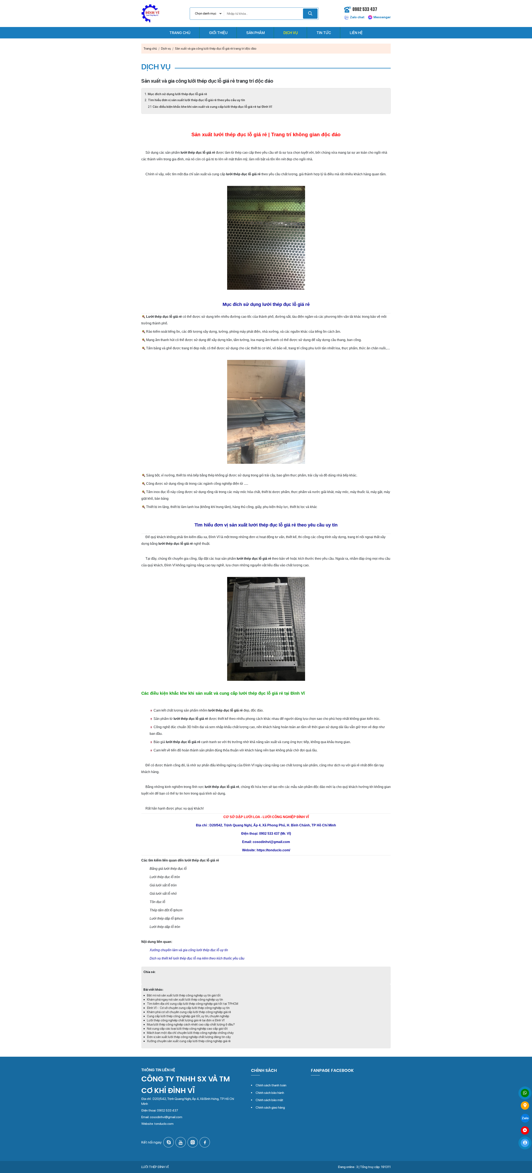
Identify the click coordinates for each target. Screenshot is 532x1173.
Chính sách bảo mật (269, 1100)
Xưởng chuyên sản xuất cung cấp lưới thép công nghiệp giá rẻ (188, 1041)
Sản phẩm (255, 33)
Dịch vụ (290, 33)
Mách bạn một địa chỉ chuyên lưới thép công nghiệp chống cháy (190, 1033)
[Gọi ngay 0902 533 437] (525, 1093)
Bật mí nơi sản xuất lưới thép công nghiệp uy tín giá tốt (184, 995)
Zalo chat (357, 17)
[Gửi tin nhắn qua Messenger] (525, 1130)
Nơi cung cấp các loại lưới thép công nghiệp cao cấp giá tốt (187, 1029)
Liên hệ (356, 33)
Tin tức (323, 33)
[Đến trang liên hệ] (525, 1105)
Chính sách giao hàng (270, 1107)
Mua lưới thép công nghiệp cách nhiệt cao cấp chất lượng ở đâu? (191, 1024)
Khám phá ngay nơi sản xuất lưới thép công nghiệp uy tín (185, 999)
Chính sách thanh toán (271, 1085)
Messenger (382, 17)
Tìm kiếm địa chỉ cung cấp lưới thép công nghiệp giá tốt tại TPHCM (192, 1004)
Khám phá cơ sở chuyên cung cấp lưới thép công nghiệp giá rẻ (189, 1012)
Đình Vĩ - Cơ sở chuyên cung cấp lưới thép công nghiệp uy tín (188, 1008)
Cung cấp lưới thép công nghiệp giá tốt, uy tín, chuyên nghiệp (188, 1016)
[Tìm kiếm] (310, 14)
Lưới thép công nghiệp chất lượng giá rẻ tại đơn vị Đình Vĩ (185, 1020)
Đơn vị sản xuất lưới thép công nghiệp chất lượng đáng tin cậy (189, 1037)
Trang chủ (179, 33)
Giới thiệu (218, 33)
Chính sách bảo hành (270, 1093)
